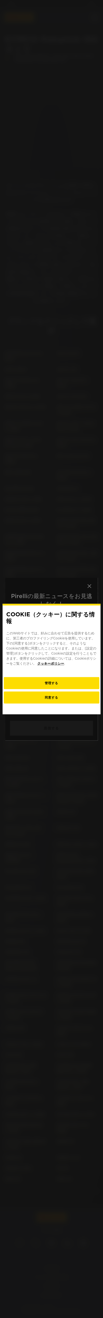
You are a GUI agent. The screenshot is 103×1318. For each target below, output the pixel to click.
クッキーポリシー (50, 663)
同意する (51, 697)
